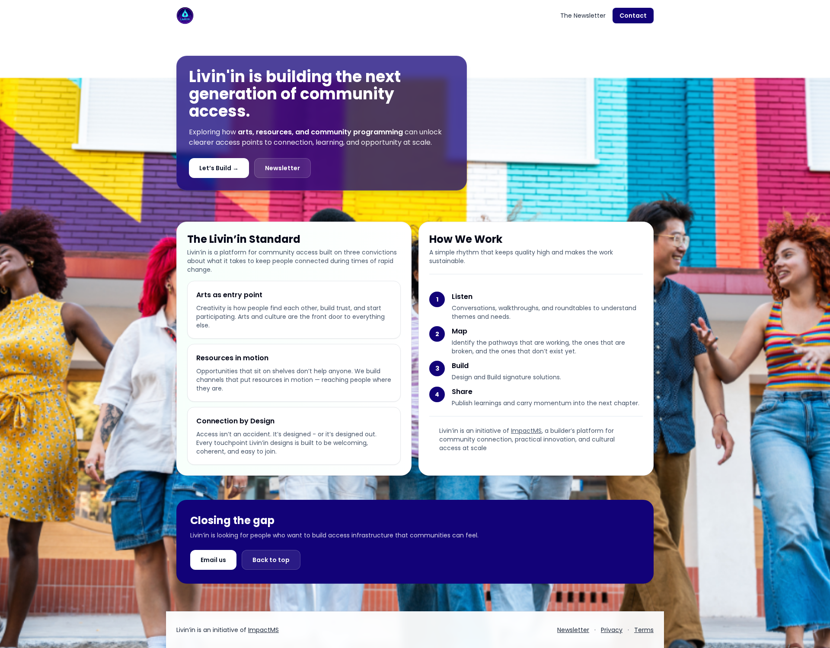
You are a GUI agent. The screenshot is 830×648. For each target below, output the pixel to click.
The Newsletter (583, 15)
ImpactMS (526, 430)
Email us (213, 560)
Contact (633, 15)
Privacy (611, 630)
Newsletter (282, 168)
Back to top (271, 560)
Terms (644, 630)
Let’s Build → (219, 168)
